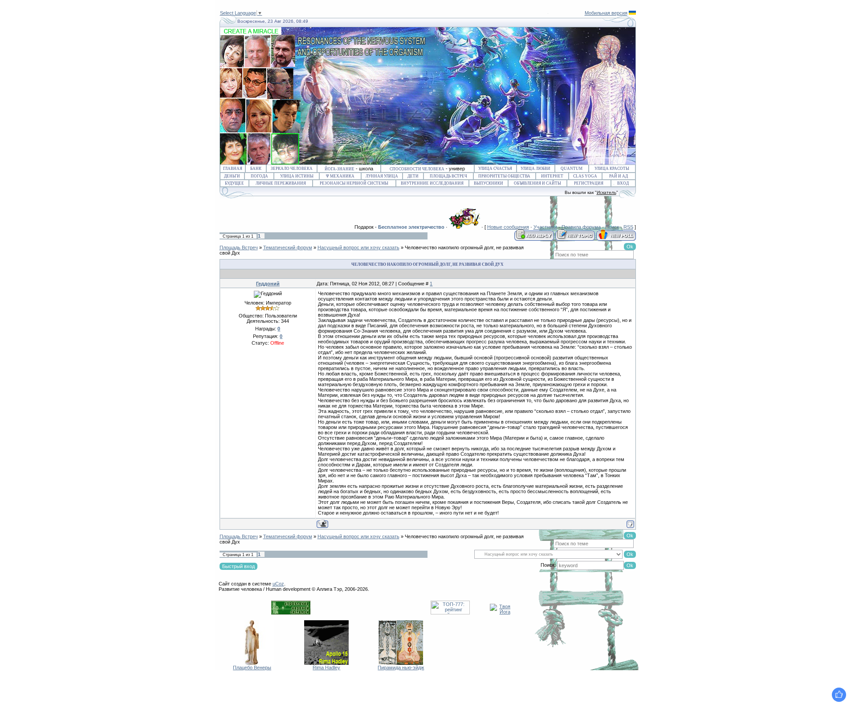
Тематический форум (287, 247)
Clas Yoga (585, 176)
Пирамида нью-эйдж (401, 667)
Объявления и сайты (537, 183)
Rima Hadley (326, 667)
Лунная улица (382, 176)
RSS (628, 227)
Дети (413, 176)
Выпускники (488, 183)
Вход (623, 183)
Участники (545, 227)
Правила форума (581, 227)
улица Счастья (495, 168)
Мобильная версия (606, 13)
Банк (255, 168)
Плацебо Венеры (252, 667)
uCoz (278, 583)
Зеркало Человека (292, 168)
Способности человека (417, 169)
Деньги (232, 176)
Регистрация (588, 183)
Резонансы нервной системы (354, 183)
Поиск (612, 227)
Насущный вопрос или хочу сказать (358, 247)
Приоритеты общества (504, 176)
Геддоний (268, 283)
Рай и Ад (618, 176)
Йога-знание (339, 169)
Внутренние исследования (432, 183)
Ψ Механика (340, 176)
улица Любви (535, 168)
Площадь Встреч (448, 176)
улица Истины (297, 176)
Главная (232, 168)
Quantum (571, 168)
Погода (259, 176)
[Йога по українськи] (632, 13)
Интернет (552, 176)
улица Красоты (611, 168)
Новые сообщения (508, 227)
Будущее (234, 183)
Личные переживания (281, 183)
